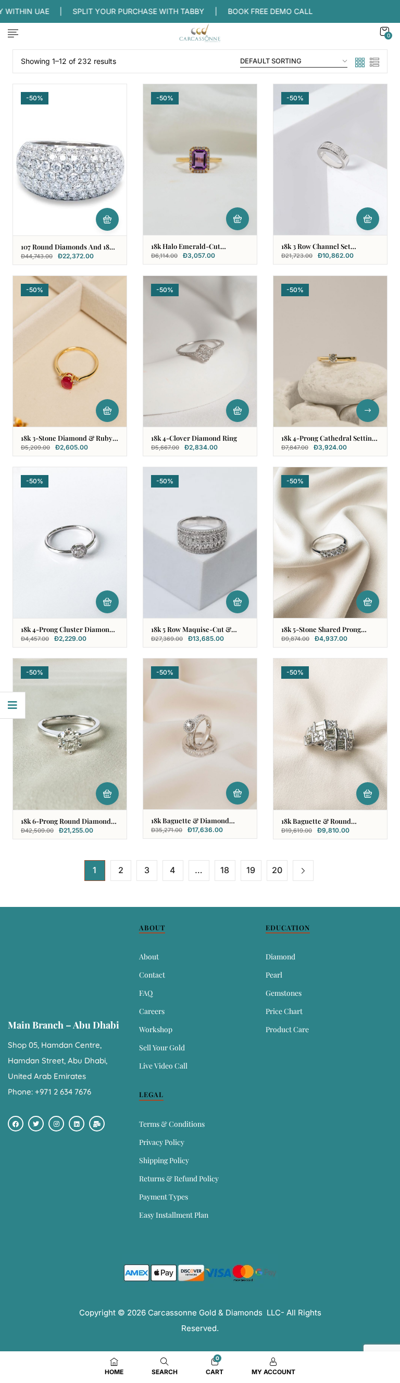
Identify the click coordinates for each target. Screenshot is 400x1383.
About (149, 956)
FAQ (146, 993)
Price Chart (284, 1011)
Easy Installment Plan (173, 1215)
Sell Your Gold (162, 1047)
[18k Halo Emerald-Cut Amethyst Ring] (200, 159)
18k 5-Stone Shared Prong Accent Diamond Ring (321, 633)
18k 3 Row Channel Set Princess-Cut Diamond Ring (325, 250)
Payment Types (163, 1197)
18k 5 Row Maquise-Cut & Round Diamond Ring (191, 633)
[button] (384, 31)
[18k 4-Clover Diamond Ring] (200, 351)
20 (277, 870)
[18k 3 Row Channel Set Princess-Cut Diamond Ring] (330, 159)
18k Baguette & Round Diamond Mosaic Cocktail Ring (329, 825)
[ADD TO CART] (107, 219)
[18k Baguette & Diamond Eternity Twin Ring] (200, 733)
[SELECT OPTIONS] (367, 410)
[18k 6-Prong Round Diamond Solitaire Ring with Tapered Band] (70, 734)
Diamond (280, 956)
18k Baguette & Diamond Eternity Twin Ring (190, 825)
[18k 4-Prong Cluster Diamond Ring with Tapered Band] (70, 542)
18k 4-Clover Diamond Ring (194, 437)
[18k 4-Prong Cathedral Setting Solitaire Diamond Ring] (330, 351)
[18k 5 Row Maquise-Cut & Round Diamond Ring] (200, 542)
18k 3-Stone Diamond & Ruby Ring (67, 442)
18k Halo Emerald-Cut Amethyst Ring (185, 250)
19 (250, 870)
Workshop (155, 1029)
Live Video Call (163, 1066)
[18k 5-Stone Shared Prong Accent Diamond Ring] (330, 542)
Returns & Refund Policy (179, 1178)
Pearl (274, 975)
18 (224, 870)
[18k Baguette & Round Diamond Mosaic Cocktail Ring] (330, 734)
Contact (152, 975)
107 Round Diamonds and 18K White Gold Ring (67, 251)
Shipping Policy (164, 1160)
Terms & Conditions (172, 1124)
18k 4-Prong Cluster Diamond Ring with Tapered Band (67, 633)
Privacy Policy (161, 1142)
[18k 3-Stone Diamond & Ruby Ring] (70, 351)
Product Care (287, 1029)
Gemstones (284, 993)
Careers (152, 1011)
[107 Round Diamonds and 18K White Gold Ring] (70, 159)
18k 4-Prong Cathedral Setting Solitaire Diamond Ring (328, 442)
